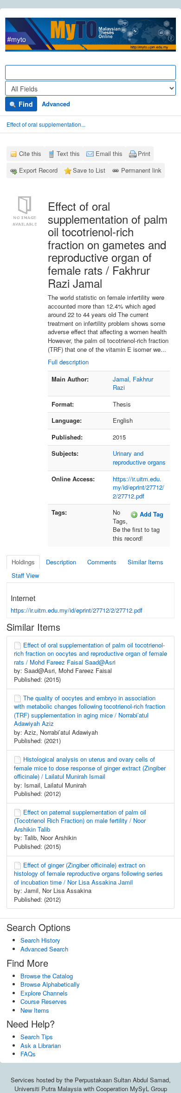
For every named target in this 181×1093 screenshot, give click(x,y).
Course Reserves (43, 1001)
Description (61, 561)
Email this (109, 153)
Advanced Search (44, 948)
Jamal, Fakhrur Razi (133, 383)
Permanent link (141, 170)
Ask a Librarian (40, 1045)
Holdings (23, 561)
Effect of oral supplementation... (45, 124)
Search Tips (36, 1036)
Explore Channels (44, 993)
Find (25, 104)
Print (144, 153)
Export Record (38, 170)
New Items (34, 1010)
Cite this (30, 153)
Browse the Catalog (46, 975)
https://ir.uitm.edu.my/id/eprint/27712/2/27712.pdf (138, 487)
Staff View (25, 575)
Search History (40, 940)
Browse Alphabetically (50, 984)
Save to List (89, 170)
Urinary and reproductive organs (139, 457)
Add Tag (150, 514)
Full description (68, 361)
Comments (101, 561)
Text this (68, 153)
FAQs (28, 1053)
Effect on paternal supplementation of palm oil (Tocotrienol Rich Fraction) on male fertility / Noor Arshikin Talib (80, 821)
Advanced (56, 103)
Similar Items (145, 561)
